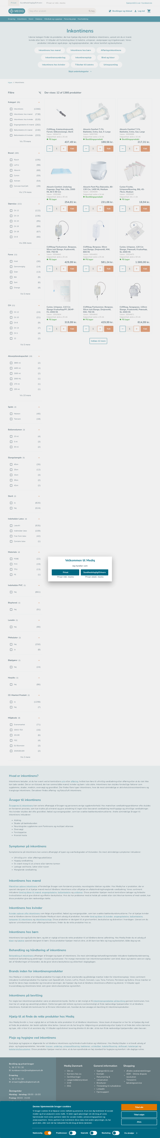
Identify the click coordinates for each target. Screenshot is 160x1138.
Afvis (139, 1122)
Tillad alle (139, 1107)
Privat (65, 572)
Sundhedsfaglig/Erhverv (94, 572)
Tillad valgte (139, 1114)
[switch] (72, 1133)
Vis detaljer (129, 1133)
